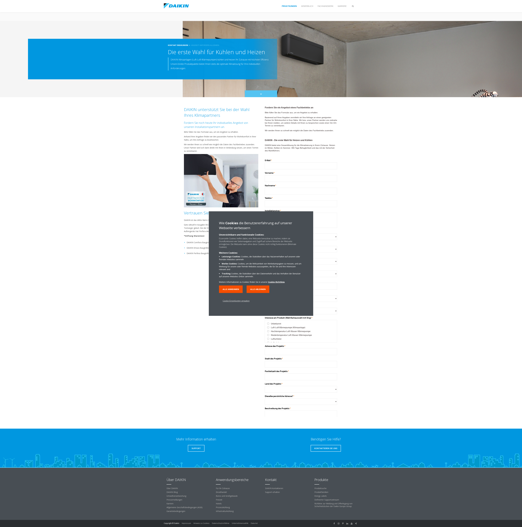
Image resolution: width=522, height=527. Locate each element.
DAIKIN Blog (172, 492)
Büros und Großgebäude (227, 496)
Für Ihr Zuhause (223, 488)
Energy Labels (320, 496)
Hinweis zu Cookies (201, 523)
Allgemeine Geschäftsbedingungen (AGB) (185, 507)
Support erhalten (272, 492)
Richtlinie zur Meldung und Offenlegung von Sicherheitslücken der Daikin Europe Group (333, 505)
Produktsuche (320, 488)
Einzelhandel (221, 492)
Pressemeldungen (174, 499)
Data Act (254, 523)
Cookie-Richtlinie (276, 282)
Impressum (186, 523)
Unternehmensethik (240, 523)
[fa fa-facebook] (334, 523)
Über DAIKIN (172, 488)
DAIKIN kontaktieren (274, 488)
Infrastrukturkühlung (225, 511)
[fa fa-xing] (356, 523)
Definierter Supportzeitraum (326, 499)
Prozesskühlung (223, 507)
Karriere (170, 503)
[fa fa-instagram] (338, 523)
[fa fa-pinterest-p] (343, 523)
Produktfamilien (321, 492)
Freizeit (219, 499)
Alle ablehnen (258, 289)
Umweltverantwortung (176, 496)
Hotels (219, 503)
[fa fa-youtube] (351, 523)
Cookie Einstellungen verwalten (236, 300)
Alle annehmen (231, 289)
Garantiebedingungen (176, 511)
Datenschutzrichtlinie (220, 523)
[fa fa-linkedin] (347, 523)
